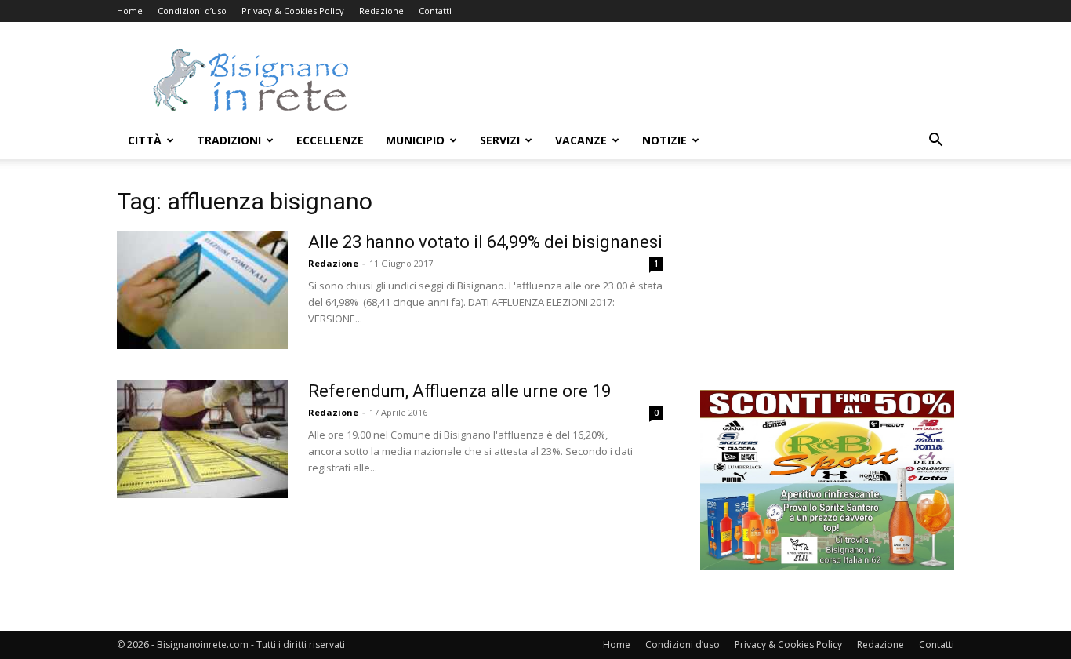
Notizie (664, 140)
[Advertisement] (668, 79)
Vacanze (581, 140)
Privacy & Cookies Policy (292, 10)
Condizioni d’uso (192, 10)
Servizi (500, 140)
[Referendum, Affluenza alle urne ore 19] (202, 439)
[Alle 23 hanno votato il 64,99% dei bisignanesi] (202, 290)
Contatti (435, 10)
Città (145, 140)
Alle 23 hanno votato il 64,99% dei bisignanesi (485, 242)
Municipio (415, 140)
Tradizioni (229, 140)
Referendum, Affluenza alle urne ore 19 (459, 391)
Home (130, 10)
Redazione (381, 10)
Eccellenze (330, 140)
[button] (935, 141)
